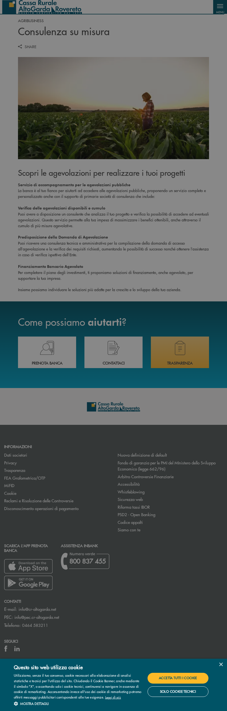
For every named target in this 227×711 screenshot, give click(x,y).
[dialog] (113, 685)
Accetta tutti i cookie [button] (178, 678)
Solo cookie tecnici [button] (178, 691)
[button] (78, 703)
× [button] (221, 665)
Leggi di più (113, 697)
